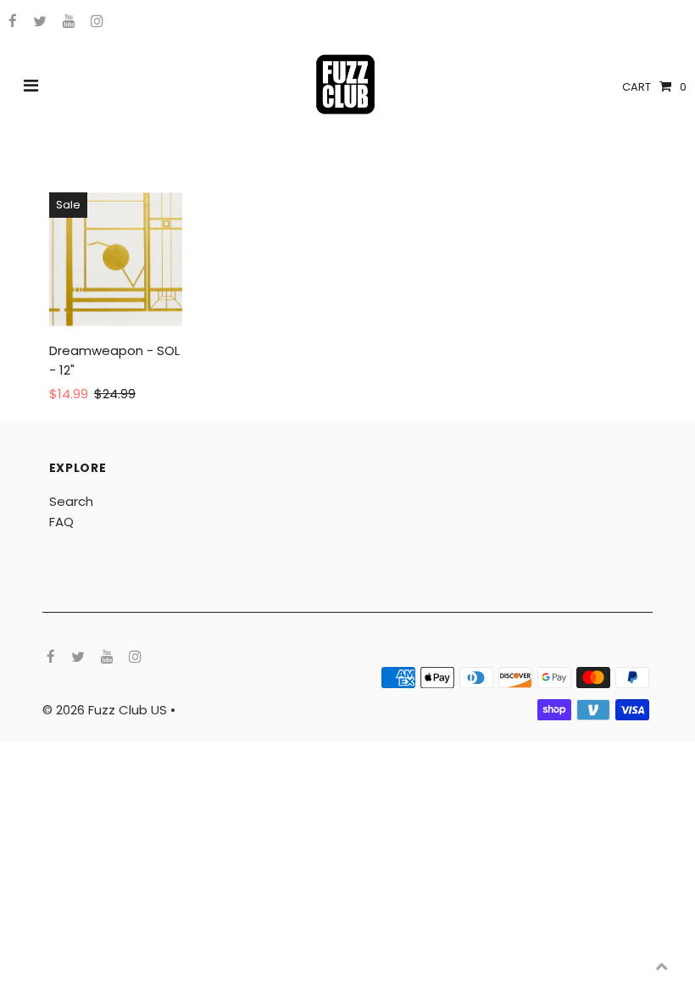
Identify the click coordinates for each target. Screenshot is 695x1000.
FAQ (61, 522)
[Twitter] (38, 22)
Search (71, 501)
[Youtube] (66, 22)
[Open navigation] (31, 87)
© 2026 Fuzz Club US (106, 710)
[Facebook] (10, 22)
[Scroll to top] (661, 966)
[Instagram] (94, 22)
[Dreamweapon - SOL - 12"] (116, 259)
